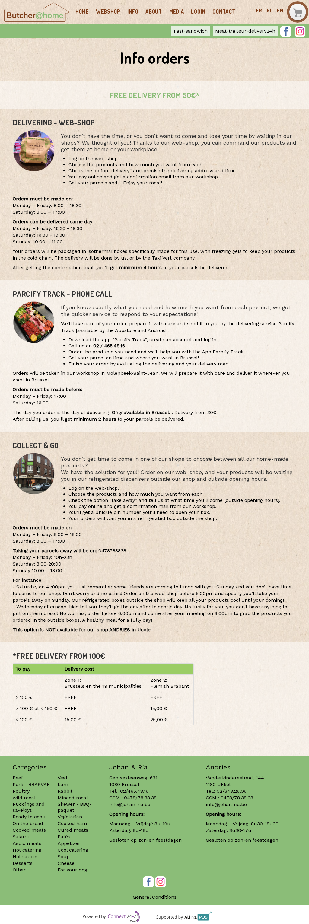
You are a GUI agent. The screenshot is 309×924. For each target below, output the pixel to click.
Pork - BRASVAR (31, 784)
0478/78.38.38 (140, 798)
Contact (224, 11)
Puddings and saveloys (29, 807)
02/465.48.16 (134, 791)
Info (132, 11)
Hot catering (27, 850)
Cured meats (73, 830)
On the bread (28, 823)
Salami (21, 837)
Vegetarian (70, 817)
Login (198, 11)
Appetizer (69, 843)
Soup (64, 856)
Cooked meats (29, 830)
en (280, 11)
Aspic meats (27, 843)
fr (259, 11)
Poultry (21, 791)
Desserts (23, 863)
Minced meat (73, 798)
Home (82, 11)
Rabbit (65, 791)
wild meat (24, 798)
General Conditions (155, 897)
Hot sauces (26, 856)
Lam (63, 784)
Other (19, 870)
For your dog (72, 870)
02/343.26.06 (232, 791)
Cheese (66, 863)
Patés (64, 837)
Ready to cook (29, 817)
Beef (18, 778)
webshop (108, 11)
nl (270, 11)
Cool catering (73, 850)
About (153, 11)
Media (176, 11)
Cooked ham (72, 823)
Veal (62, 778)
